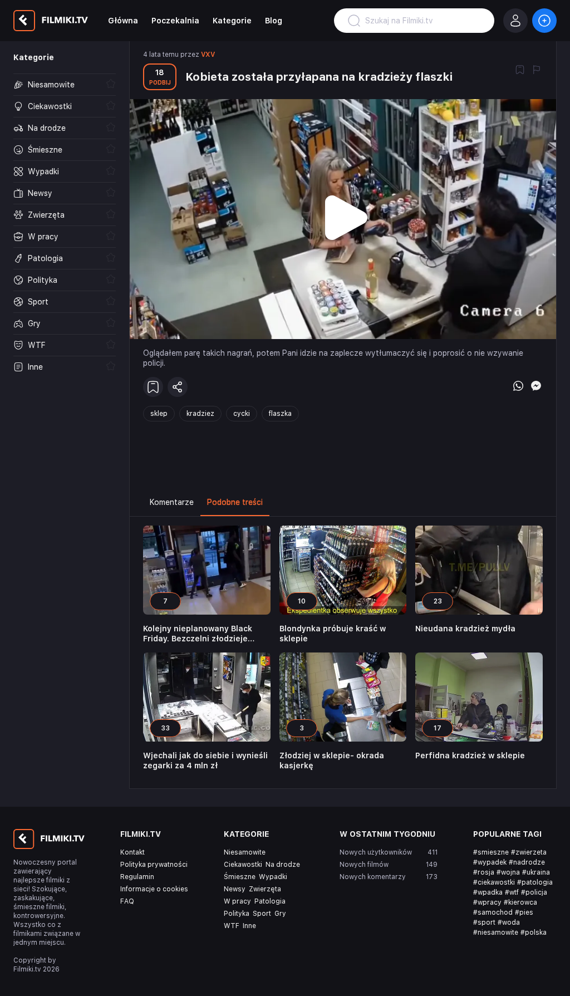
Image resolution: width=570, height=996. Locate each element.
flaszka (280, 414)
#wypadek (490, 862)
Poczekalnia (175, 20)
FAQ (127, 901)
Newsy (234, 889)
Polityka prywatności (154, 865)
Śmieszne (239, 877)
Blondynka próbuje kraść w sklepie (332, 633)
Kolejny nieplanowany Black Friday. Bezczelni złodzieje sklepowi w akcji (197, 634)
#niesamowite (495, 932)
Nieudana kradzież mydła (465, 628)
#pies (524, 912)
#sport (484, 922)
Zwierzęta (265, 889)
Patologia (270, 901)
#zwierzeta (529, 852)
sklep (159, 414)
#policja (534, 892)
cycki (241, 414)
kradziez (200, 414)
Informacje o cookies (154, 889)
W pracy (237, 901)
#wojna (508, 872)
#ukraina (536, 872)
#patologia (535, 882)
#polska (533, 932)
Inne (249, 926)
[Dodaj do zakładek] (520, 70)
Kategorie (232, 20)
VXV (208, 54)
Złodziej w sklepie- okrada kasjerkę (331, 760)
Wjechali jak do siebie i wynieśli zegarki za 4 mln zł (205, 760)
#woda (509, 922)
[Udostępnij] (178, 387)
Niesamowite (245, 852)
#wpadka (488, 892)
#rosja (483, 872)
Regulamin (137, 877)
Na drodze (283, 865)
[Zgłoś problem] (536, 70)
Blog (273, 20)
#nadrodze (527, 862)
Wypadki (273, 877)
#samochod (493, 912)
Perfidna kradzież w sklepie (470, 755)
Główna (123, 20)
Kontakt (132, 852)
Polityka (236, 914)
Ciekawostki (243, 865)
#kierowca (520, 902)
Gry (280, 914)
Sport (262, 914)
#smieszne (491, 852)
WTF (231, 926)
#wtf (512, 892)
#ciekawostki (494, 882)
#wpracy (487, 902)
